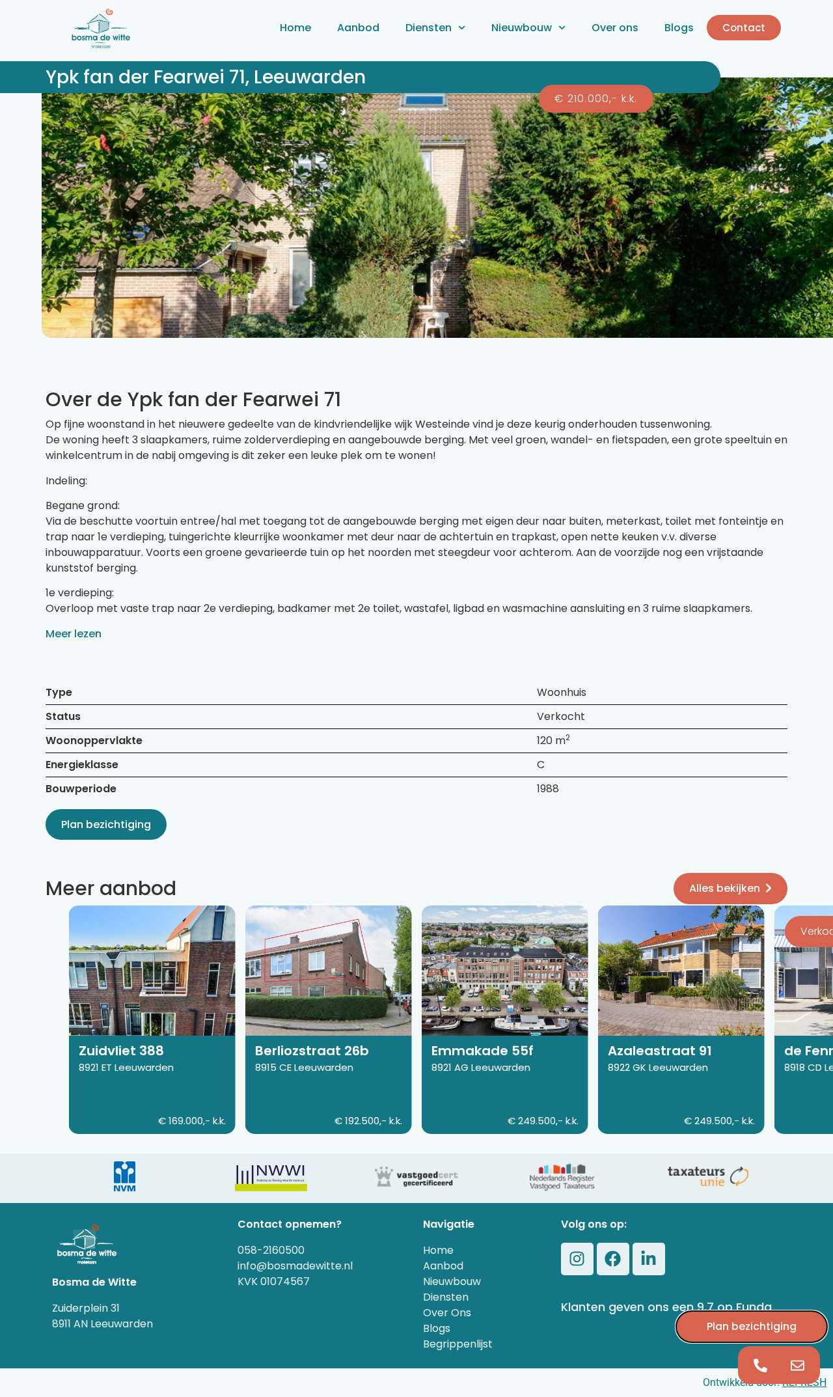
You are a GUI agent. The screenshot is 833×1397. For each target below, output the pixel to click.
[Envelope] (797, 1365)
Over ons (615, 27)
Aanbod (358, 27)
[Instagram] (577, 1259)
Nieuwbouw (521, 27)
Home (295, 27)
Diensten (428, 27)
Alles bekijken (724, 888)
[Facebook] (613, 1259)
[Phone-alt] (760, 1365)
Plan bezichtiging (106, 824)
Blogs (679, 27)
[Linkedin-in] (649, 1259)
